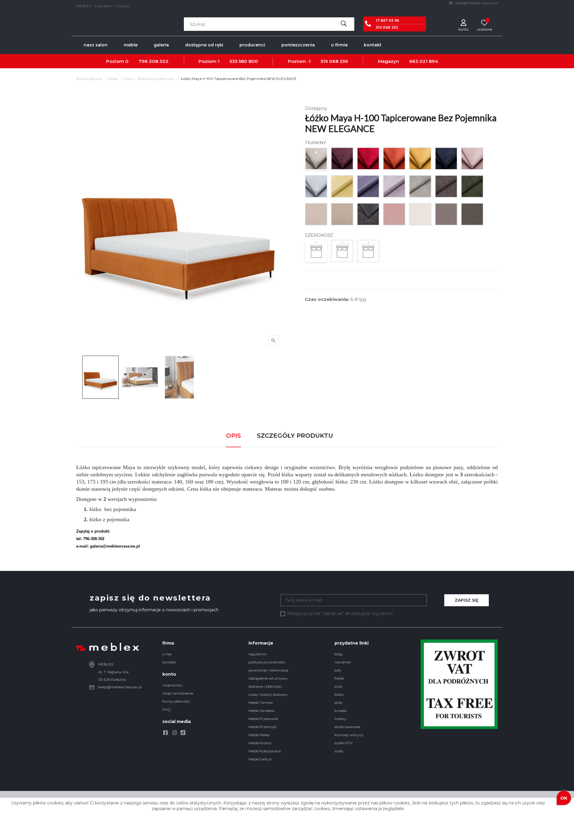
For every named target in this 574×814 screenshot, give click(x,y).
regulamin (257, 654)
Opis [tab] (233, 435)
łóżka (339, 694)
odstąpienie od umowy (268, 678)
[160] (342, 252)
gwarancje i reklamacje (268, 670)
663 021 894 (423, 61)
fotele (339, 678)
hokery (340, 718)
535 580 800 (244, 61)
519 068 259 (334, 61)
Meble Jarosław (261, 710)
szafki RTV (343, 743)
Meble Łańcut (260, 759)
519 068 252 (387, 27)
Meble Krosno (259, 743)
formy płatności (176, 701)
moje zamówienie (177, 693)
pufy (339, 686)
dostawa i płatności (265, 686)
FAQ (166, 709)
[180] (368, 252)
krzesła (340, 710)
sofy (338, 670)
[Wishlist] (484, 22)
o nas (166, 654)
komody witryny (349, 735)
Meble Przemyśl (262, 726)
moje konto (172, 685)
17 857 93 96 (387, 20)
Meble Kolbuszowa (264, 751)
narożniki (343, 662)
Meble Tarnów (260, 702)
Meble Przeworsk (263, 718)
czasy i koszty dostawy (268, 694)
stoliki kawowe (347, 726)
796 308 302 (154, 61)
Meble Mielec (259, 735)
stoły (339, 702)
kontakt (169, 662)
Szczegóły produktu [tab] (295, 435)
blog (338, 654)
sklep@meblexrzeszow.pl (476, 3)
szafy (339, 751)
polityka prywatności (266, 662)
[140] (316, 252)
